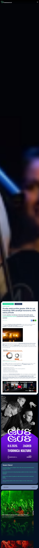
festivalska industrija (8, 303)
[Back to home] (6, 2)
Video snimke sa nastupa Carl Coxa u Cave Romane (15, 514)
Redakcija (5, 320)
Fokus (4, 306)
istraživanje (18, 303)
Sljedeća (33, 487)
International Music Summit (9, 316)
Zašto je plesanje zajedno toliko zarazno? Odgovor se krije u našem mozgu (17, 480)
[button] (37, 2)
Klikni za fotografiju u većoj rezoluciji (9, 361)
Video (3, 512)
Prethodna (6, 487)
